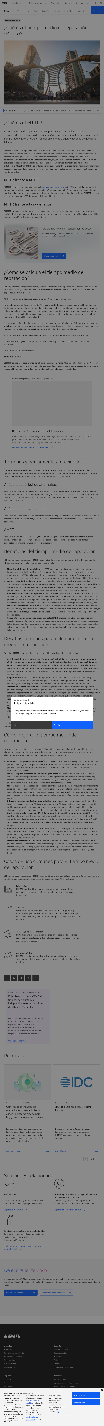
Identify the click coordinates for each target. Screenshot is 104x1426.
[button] (102, 1390)
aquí (58, 1412)
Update (57, 725)
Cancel (16, 725)
